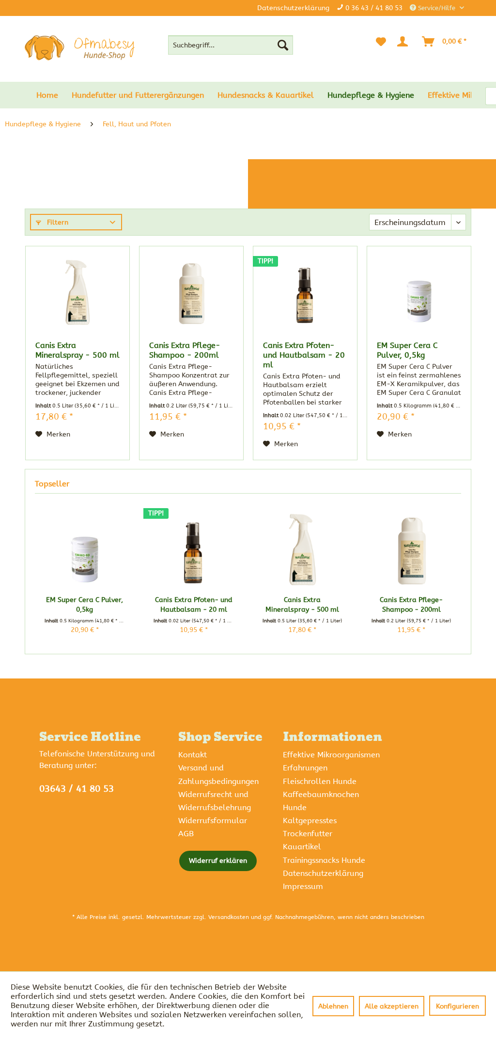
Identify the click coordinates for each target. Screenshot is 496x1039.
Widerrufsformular (212, 820)
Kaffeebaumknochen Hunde (321, 801)
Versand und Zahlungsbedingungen (218, 774)
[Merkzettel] (381, 41)
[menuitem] (230, 45)
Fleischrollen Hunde (319, 781)
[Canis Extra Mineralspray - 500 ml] (77, 292)
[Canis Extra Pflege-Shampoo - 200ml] (191, 292)
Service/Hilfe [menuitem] (436, 8)
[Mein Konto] (404, 42)
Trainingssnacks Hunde (324, 860)
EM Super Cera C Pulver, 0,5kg (407, 350)
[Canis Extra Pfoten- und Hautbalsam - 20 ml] (305, 292)
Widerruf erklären (218, 861)
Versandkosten (228, 917)
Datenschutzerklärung (293, 8)
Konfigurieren (457, 1006)
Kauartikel (302, 846)
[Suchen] (283, 45)
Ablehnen (333, 1006)
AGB (186, 833)
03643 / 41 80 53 (76, 788)
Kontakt (192, 754)
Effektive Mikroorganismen (331, 754)
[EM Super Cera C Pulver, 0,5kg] (419, 292)
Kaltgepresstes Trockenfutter (310, 827)
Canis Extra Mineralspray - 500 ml (77, 350)
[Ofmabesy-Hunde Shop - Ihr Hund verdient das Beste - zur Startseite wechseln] (80, 47)
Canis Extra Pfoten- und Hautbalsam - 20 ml (304, 355)
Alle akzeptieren (391, 1006)
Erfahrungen (305, 767)
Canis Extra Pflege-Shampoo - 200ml (184, 350)
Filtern (56, 222)
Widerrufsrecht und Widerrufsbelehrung (214, 801)
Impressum (303, 886)
